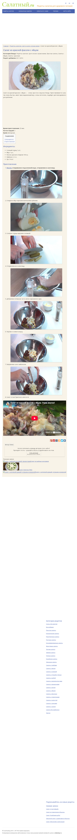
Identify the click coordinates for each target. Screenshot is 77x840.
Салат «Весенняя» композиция (55, 822)
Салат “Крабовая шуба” (53, 815)
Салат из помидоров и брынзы (55, 812)
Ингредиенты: (9, 139)
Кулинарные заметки (25, 11)
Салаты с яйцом (50, 691)
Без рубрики (50, 627)
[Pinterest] (54, 440)
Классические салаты (52, 633)
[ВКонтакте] (65, 440)
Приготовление (9, 141)
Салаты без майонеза (52, 710)
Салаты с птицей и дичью (54, 675)
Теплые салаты (50, 656)
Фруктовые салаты (52, 646)
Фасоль (9, 168)
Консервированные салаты (54, 643)
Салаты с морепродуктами (54, 681)
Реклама (55, 11)
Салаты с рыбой (51, 678)
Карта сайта (67, 11)
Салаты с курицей (51, 671)
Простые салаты (51, 630)
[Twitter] (62, 440)
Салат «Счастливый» (52, 809)
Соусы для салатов (51, 624)
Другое (48, 713)
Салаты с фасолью (51, 694)
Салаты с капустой (51, 700)
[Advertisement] (38, 29)
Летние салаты (50, 649)
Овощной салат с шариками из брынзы (58, 818)
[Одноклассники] (59, 440)
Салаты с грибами (51, 665)
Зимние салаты (50, 652)
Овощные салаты (51, 662)
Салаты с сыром (51, 706)
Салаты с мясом (50, 668)
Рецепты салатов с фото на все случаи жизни (24, 46)
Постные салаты (51, 640)
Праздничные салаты (52, 637)
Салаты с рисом (50, 687)
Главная (5, 46)
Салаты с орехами (51, 703)
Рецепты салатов (8, 11)
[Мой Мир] (56, 440)
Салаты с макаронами (52, 684)
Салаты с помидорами (52, 697)
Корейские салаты (51, 659)
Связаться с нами (42, 11)
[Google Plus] (51, 440)
